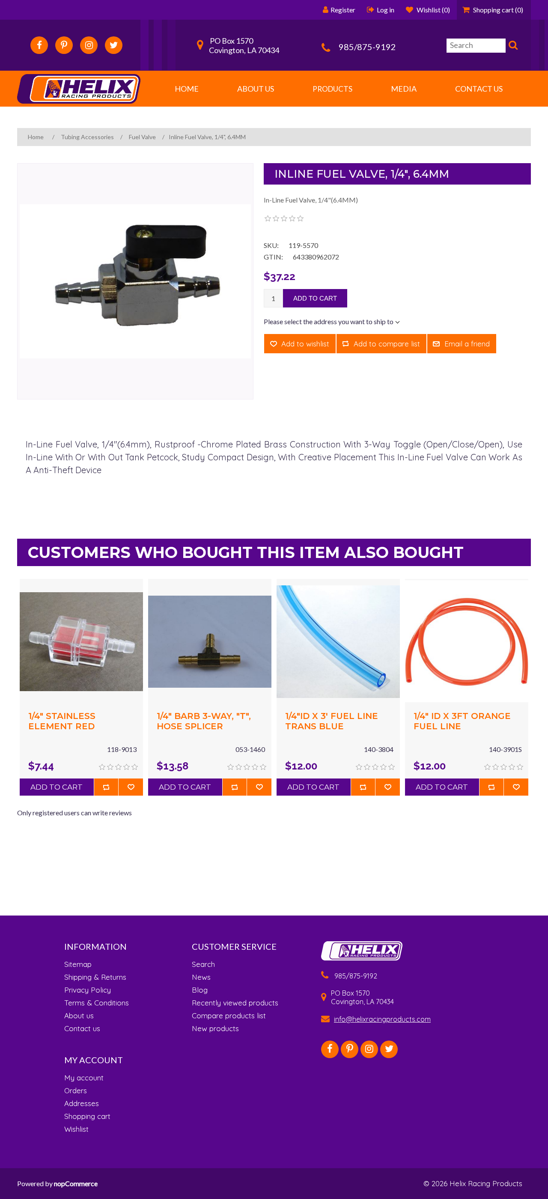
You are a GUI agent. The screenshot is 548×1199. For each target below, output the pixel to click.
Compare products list (229, 1015)
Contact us (82, 1028)
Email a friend (467, 343)
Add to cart (315, 298)
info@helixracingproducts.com (382, 1019)
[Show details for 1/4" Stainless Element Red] (81, 640)
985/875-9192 (367, 47)
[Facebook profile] (39, 45)
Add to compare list (387, 343)
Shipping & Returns (95, 977)
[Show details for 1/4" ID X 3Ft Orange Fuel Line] (466, 640)
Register (343, 10)
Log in (385, 10)
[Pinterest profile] (64, 45)
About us (79, 1015)
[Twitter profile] (113, 45)
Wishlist (76, 1129)
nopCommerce (76, 1183)
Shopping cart (87, 1116)
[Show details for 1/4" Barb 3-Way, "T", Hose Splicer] (209, 640)
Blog (200, 990)
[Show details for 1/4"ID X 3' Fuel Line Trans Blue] (338, 640)
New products (215, 1028)
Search (511, 46)
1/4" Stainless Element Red (61, 721)
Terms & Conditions (96, 1003)
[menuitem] (96, 964)
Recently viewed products (235, 1003)
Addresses (81, 1103)
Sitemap (78, 964)
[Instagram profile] (89, 45)
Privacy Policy (87, 990)
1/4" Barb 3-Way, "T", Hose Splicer (204, 721)
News (201, 977)
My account (84, 1078)
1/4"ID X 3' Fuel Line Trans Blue (331, 721)
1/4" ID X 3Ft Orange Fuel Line (462, 721)
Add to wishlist (305, 343)
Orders (75, 1090)
